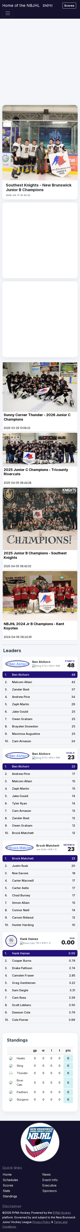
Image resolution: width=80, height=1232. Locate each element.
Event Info (50, 1180)
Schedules (10, 1180)
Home (7, 1174)
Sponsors (49, 1191)
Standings (10, 1196)
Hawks (21, 1058)
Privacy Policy (41, 1222)
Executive (49, 1185)
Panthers (22, 1092)
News (46, 1174)
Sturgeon (23, 1099)
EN (45, 5)
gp (35, 1050)
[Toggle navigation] (7, 13)
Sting (20, 1065)
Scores (69, 5)
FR (49, 5)
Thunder (22, 1073)
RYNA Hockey (62, 1212)
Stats (6, 1191)
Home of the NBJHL (21, 5)
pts (68, 1050)
